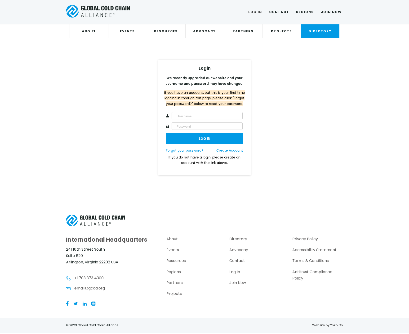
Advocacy (204, 31)
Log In (255, 12)
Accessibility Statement (314, 250)
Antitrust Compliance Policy (312, 275)
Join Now (331, 12)
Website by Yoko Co (327, 325)
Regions (305, 12)
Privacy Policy (305, 239)
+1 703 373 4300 (89, 278)
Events (127, 31)
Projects (281, 31)
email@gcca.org (89, 288)
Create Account (229, 150)
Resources (166, 31)
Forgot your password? (184, 150)
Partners (243, 31)
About (89, 31)
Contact (279, 12)
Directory (320, 31)
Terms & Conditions (310, 260)
